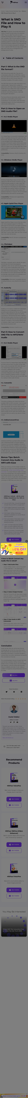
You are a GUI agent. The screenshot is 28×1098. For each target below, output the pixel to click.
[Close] (26, 541)
